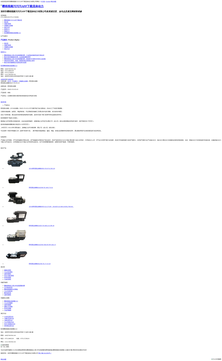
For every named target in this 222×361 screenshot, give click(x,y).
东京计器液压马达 (9, 324)
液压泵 (6, 22)
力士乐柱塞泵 (8, 272)
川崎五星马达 (8, 320)
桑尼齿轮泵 (7, 293)
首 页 (9, 81)
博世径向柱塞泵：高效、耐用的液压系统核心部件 (19, 60)
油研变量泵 (7, 274)
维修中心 (7, 31)
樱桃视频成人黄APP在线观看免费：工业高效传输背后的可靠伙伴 (24, 55)
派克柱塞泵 (7, 277)
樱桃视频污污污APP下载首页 (13, 20)
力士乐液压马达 (9, 322)
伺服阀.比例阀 (8, 25)
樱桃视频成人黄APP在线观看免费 (14, 285)
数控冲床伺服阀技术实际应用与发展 (15, 62)
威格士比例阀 (8, 306)
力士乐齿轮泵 (8, 291)
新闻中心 (7, 29)
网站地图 (53, 1)
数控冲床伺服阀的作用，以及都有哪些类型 (17, 57)
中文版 (43, 1)
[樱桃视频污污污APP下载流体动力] (22, 6)
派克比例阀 (7, 308)
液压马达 (7, 27)
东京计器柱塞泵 (9, 275)
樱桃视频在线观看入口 (11, 301)
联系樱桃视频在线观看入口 (12, 33)
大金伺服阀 (7, 310)
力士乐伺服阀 (8, 303)
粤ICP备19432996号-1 (44, 353)
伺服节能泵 (7, 23)
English (48, 1)
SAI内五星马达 (8, 316)
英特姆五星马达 (9, 325)
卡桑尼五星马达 (9, 318)
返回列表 (3, 102)
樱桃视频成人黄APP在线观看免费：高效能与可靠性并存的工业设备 (25, 59)
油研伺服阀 (7, 305)
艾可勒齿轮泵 (8, 287)
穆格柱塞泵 (7, 270)
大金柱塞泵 (7, 279)
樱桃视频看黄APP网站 (11, 289)
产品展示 (4, 40)
